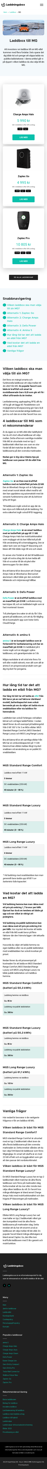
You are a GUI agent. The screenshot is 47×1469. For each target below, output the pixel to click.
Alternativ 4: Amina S (19, 330)
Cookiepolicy (8, 1319)
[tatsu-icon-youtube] (9, 1285)
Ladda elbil (7, 1312)
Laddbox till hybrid (10, 1417)
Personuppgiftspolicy (11, 1323)
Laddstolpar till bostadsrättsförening (17, 1425)
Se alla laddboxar (23, 277)
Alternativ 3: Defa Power (21, 326)
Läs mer (24, 137)
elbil (37, 696)
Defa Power (8, 598)
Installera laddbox (10, 1406)
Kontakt (6, 1326)
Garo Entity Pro (9, 1368)
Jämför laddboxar (9, 1308)
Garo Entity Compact (11, 1364)
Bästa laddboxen (9, 1399)
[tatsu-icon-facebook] (5, 1285)
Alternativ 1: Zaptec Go (20, 313)
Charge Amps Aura (10, 1349)
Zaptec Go (23, 176)
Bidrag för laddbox (10, 1403)
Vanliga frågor (15, 351)
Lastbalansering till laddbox (13, 1410)
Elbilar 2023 (7, 1428)
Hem (4, 1305)
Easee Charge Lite (10, 1360)
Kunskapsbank (8, 1315)
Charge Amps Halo (23, 114)
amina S (7, 640)
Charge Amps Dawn (10, 1353)
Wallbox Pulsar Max (10, 1375)
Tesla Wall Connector (11, 1371)
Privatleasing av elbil (11, 1432)
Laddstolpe (7, 1421)
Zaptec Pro (23, 238)
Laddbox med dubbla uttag (13, 1414)
